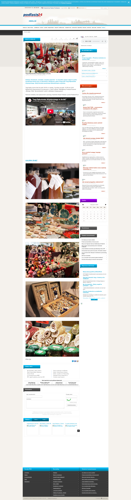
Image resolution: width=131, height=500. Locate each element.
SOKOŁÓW (74, 27)
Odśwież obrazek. (73, 402)
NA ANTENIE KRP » (87, 50)
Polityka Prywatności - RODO (59, 492)
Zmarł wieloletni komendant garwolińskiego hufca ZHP (93, 248)
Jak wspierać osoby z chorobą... (89, 70)
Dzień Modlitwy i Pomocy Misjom (46, 423)
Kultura (26, 474)
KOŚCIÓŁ (89, 27)
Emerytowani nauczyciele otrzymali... (90, 483)
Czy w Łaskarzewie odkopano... (89, 486)
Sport (26, 479)
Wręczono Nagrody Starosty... (88, 477)
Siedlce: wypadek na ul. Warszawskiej (61, 373)
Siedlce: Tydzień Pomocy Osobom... (60, 372)
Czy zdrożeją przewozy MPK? (33, 375)
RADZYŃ (56, 27)
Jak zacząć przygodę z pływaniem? (92, 182)
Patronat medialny (57, 479)
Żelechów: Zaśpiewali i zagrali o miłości (94, 298)
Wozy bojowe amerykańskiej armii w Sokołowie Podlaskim (92, 246)
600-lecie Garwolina (86, 255)
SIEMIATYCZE (68, 27)
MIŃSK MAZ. (61, 27)
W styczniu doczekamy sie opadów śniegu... (73, 423)
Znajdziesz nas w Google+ (59, 495)
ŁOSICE (41, 27)
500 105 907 (36, 7)
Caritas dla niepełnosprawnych (91, 93)
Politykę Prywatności (66, 3)
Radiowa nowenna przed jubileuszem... (90, 73)
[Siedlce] (33, 21)
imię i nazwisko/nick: (30, 394)
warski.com (105, 498)
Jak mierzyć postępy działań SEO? (93, 138)
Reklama (55, 472)
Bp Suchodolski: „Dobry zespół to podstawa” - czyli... (92, 285)
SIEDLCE (25, 27)
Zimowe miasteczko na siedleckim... (60, 370)
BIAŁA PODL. (30, 27)
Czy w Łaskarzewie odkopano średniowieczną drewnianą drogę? (94, 253)
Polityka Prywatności (52, 498)
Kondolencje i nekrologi (58, 486)
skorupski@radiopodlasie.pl (72, 384)
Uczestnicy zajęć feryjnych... (59, 377)
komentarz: (28, 399)
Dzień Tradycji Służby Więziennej (34, 372)
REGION (84, 27)
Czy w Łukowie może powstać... (89, 490)
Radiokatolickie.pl (57, 488)
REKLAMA (94, 27)
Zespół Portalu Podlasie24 (58, 477)
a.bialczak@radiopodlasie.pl (32, 384)
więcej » (104, 68)
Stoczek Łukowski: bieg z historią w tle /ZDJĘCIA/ (94, 278)
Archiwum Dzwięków (57, 481)
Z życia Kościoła (28, 477)
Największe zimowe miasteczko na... (60, 375)
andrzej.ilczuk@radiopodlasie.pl (59, 384)
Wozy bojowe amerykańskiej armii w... (90, 479)
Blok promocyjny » (87, 86)
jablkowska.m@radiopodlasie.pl (45, 384)
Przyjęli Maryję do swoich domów (33, 423)
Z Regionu (27, 472)
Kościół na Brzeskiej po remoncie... (89, 492)
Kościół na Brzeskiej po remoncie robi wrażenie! (92, 259)
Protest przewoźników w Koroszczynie (90, 241)
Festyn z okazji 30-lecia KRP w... (89, 76)
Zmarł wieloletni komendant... (88, 481)
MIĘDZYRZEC (51, 27)
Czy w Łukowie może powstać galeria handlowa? (92, 257)
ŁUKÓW (45, 27)
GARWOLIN (36, 27)
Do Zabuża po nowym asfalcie (88, 239)
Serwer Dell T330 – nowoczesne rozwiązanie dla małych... (92, 108)
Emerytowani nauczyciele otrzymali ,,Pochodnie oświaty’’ (94, 250)
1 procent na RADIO (57, 490)
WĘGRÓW (80, 27)
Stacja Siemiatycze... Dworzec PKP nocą (60, 423)
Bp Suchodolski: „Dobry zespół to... (34, 370)
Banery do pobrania (57, 474)
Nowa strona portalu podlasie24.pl (92, 271)
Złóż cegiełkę (56, 483)
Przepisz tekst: (69, 394)
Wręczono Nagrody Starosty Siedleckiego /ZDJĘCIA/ (93, 243)
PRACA (103, 27)
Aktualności (27, 481)
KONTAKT (99, 27)
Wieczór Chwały (30, 373)
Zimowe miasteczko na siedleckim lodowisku (92, 292)
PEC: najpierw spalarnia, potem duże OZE (36, 377)
